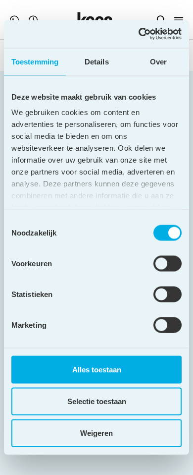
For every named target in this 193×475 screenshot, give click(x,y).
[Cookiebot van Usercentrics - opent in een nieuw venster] (139, 34)
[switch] (167, 263)
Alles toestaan (96, 369)
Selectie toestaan (96, 401)
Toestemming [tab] (34, 61)
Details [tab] (97, 61)
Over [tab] (158, 61)
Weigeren (96, 432)
